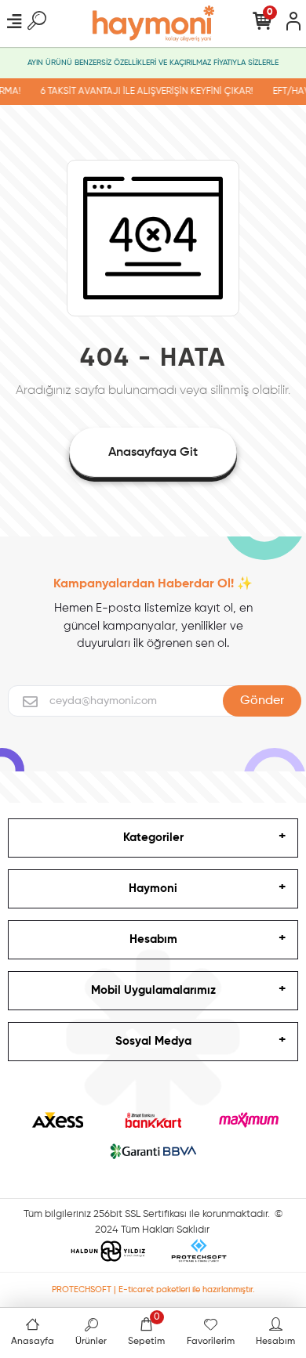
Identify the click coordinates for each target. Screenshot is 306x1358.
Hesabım (153, 939)
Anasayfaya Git (153, 452)
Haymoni (153, 888)
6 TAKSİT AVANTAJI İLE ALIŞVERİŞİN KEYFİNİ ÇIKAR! (144, 91)
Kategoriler (153, 837)
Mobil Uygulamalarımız (153, 990)
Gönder (262, 701)
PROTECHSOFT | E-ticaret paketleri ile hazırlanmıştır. (153, 1289)
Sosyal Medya (153, 1041)
